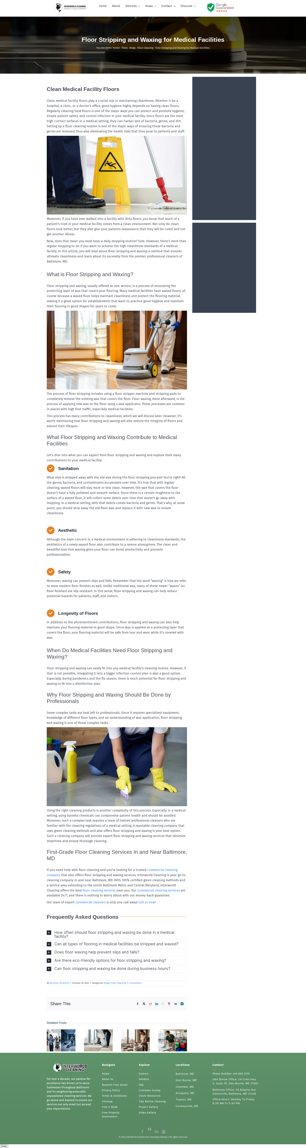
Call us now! (147, 902)
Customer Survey (150, 1090)
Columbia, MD (185, 1086)
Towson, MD (184, 1099)
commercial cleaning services (158, 890)
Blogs (107, 983)
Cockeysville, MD (187, 1105)
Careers (144, 1073)
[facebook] (142, 1131)
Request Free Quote (115, 1084)
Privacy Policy (111, 1090)
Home (105, 1073)
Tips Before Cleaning (152, 1101)
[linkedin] (156, 1131)
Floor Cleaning (118, 983)
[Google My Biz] (163, 1131)
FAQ (141, 1084)
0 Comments (135, 983)
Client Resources (150, 1095)
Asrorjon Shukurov (59, 983)
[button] (117, 934)
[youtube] (149, 1129)
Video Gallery (147, 1112)
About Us (108, 1079)
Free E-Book (110, 1107)
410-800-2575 (241, 1073)
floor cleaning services (99, 890)
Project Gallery (148, 1107)
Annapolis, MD (185, 1093)
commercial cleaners (90, 902)
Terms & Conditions (115, 1095)
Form (4, 1146)
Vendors (144, 1079)
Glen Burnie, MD (186, 1080)
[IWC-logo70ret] (70, 7)
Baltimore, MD (185, 1073)
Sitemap (107, 1101)
